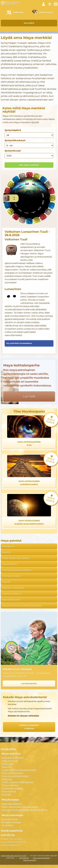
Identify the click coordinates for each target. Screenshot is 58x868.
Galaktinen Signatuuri (11, 594)
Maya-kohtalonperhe (11, 600)
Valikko (29, 23)
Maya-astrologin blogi (13, 757)
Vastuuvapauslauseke (41, 858)
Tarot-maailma (46, 12)
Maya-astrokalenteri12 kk (29, 443)
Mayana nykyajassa (11, 822)
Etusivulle (6, 794)
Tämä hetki (7, 764)
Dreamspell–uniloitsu (11, 576)
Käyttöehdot (24, 858)
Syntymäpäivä (13, 130)
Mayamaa (6, 552)
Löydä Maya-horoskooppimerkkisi (19, 770)
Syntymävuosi (13, 150)
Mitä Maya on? (8, 546)
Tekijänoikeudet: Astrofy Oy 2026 (13, 856)
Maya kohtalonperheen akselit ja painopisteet (22, 606)
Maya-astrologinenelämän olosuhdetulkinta (29, 522)
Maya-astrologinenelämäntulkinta (29, 483)
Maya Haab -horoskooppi (13, 588)
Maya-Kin (6, 582)
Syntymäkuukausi (15, 140)
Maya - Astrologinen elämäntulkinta (20, 807)
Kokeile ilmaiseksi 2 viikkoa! (29, 727)
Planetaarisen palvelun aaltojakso (16, 570)
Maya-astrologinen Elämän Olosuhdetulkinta (24, 810)
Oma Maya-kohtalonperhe (15, 776)
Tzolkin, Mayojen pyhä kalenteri (16, 558)
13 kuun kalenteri (9, 564)
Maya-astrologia (10, 761)
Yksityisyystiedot (29, 860)
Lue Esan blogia (29, 684)
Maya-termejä (9, 791)
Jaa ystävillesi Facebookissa (19, 343)
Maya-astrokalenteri (12, 803)
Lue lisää (29, 396)
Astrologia (18, 12)
